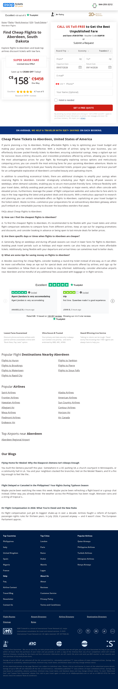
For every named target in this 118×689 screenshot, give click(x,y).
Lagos (43, 570)
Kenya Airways (84, 564)
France (6, 570)
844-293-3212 (105, 4)
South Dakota (40, 22)
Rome (43, 553)
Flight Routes (9, 616)
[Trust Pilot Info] (95, 15)
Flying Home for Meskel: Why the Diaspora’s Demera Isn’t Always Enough (40, 462)
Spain (5, 559)
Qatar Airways (84, 541)
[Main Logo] (13, 5)
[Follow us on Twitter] (104, 631)
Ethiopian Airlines (86, 559)
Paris (42, 547)
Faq (4, 581)
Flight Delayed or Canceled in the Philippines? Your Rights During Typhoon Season (45, 485)
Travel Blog (8, 593)
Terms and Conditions (50, 605)
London (43, 541)
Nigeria (6, 564)
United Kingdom (10, 553)
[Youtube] (96, 631)
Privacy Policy (46, 599)
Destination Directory (97, 616)
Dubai (43, 559)
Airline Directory (66, 616)
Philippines (8, 541)
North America (21, 22)
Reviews (44, 587)
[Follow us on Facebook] (80, 631)
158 (20, 80)
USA (31, 22)
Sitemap (7, 622)
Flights (11, 22)
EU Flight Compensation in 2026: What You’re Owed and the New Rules (39, 507)
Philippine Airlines (86, 547)
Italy (5, 547)
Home (4, 22)
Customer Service (48, 593)
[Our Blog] (112, 631)
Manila (43, 564)
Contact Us (8, 605)
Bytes (33, 622)
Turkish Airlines (85, 553)
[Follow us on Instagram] (88, 631)
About (43, 581)
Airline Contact (10, 587)
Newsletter (8, 599)
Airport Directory (38, 616)
